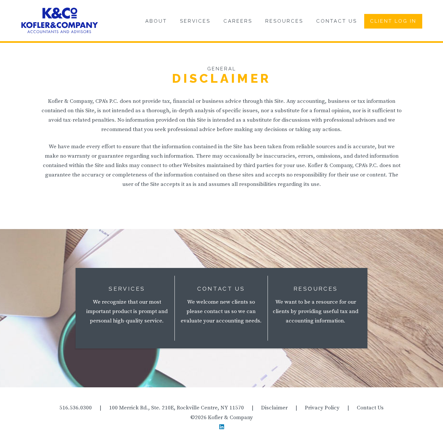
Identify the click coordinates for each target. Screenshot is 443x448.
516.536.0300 (75, 407)
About (156, 21)
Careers (237, 21)
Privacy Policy (322, 407)
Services (195, 21)
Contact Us (336, 21)
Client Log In (393, 21)
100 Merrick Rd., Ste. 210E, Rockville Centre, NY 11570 (176, 407)
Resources (284, 21)
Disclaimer (274, 407)
